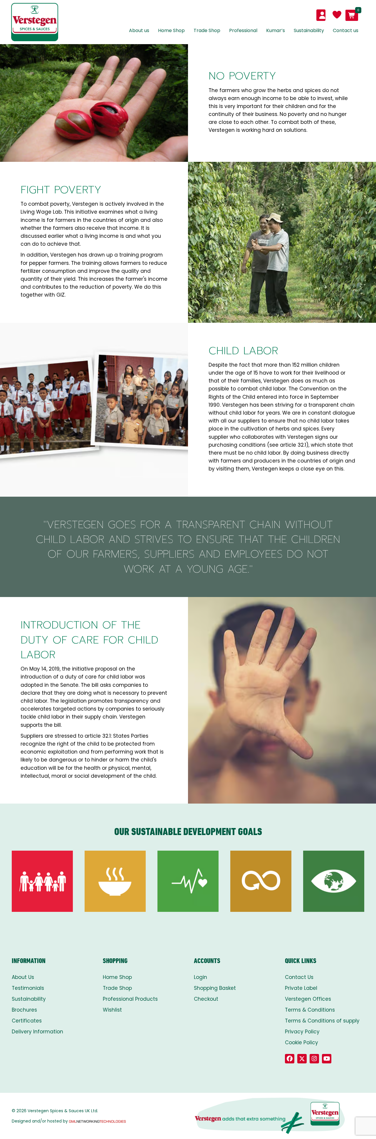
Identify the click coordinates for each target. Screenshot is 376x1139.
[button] (289, 1058)
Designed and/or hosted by (40, 1121)
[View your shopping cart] (351, 15)
